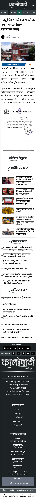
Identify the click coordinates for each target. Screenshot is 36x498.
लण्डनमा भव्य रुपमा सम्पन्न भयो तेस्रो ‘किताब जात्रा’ (18, 337)
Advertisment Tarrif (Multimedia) (18, 394)
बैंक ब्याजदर (23, 496)
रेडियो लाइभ (5, 496)
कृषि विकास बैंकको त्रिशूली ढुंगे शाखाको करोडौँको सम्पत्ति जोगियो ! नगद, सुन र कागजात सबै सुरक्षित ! (25, 221)
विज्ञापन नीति (18, 425)
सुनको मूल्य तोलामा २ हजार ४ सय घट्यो (25, 210)
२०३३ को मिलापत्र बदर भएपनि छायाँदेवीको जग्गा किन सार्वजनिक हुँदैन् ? (17, 310)
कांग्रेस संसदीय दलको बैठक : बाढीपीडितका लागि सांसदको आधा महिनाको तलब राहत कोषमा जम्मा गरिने (24, 181)
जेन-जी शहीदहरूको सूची (18, 451)
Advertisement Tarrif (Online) (18, 391)
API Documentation (18, 454)
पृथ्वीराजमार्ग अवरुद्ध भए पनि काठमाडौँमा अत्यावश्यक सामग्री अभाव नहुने (24, 201)
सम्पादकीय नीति (18, 421)
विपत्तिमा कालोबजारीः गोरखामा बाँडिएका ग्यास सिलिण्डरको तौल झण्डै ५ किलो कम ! (25, 191)
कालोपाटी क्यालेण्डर (14, 496)
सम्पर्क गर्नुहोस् (18, 413)
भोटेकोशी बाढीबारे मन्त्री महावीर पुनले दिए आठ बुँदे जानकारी (18, 317)
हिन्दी (19, 12)
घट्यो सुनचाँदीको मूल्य (9, 304)
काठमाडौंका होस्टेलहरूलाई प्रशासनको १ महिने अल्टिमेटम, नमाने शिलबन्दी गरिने (16, 331)
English (13, 12)
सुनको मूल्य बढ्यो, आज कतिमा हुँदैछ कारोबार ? (17, 297)
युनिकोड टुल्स (31, 496)
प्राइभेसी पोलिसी (18, 417)
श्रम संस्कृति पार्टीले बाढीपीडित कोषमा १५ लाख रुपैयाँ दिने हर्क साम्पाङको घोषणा (25, 231)
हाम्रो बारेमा (18, 409)
